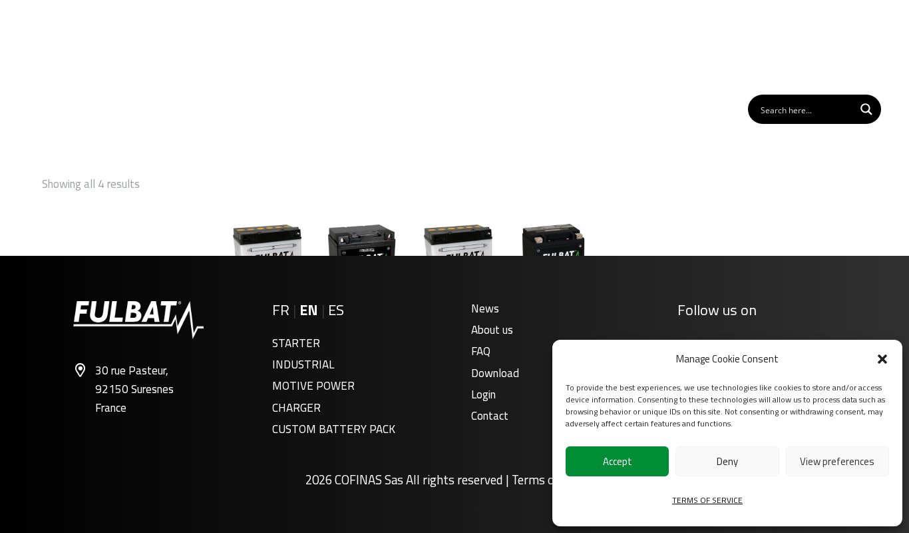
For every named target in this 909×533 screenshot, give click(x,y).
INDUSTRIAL (303, 364)
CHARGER (296, 407)
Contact (489, 415)
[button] (882, 359)
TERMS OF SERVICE (707, 500)
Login (483, 394)
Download (495, 373)
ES (336, 309)
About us (492, 329)
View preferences (837, 461)
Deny (727, 461)
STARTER (296, 343)
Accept (617, 461)
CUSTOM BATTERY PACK (333, 429)
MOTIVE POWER (313, 385)
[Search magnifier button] (866, 109)
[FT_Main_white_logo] (84, 56)
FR (280, 309)
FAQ (480, 351)
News (485, 308)
